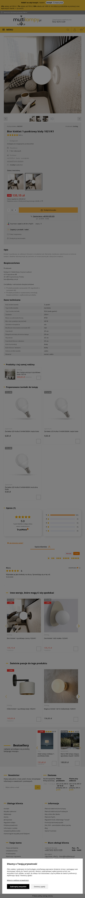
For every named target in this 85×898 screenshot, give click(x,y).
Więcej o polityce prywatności (18, 880)
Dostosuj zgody (39, 887)
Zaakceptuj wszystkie (18, 887)
